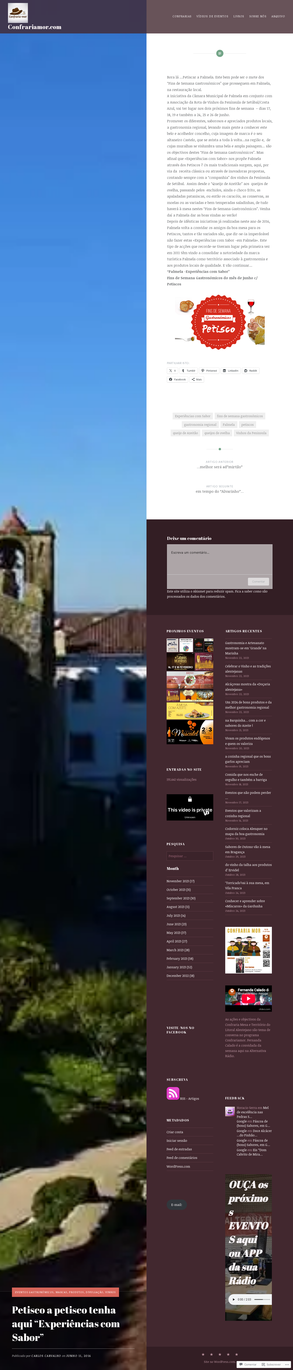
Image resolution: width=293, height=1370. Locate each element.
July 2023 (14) (176, 915)
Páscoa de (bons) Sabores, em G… (253, 1123)
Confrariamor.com (34, 27)
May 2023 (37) (176, 932)
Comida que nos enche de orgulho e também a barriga (246, 777)
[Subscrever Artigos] (173, 1098)
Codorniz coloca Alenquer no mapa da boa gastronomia (246, 831)
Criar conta (175, 1132)
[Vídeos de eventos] (211, 1355)
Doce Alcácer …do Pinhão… (254, 1133)
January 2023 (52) (179, 967)
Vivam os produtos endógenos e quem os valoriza (247, 741)
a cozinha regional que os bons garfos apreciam (248, 759)
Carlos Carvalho (46, 1356)
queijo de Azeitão (185, 433)
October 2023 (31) (179, 889)
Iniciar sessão (177, 1140)
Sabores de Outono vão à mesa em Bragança (247, 849)
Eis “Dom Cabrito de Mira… (251, 1152)
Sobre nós (258, 16)
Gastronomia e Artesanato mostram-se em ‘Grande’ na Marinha (245, 648)
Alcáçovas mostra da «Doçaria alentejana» (247, 686)
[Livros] (220, 1355)
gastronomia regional (200, 424)
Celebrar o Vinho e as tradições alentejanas (248, 669)
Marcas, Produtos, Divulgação (79, 1292)
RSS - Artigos (189, 1098)
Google (242, 1121)
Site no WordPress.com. (220, 1362)
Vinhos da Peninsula (251, 433)
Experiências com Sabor (192, 416)
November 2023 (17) (181, 881)
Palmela (229, 424)
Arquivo (278, 16)
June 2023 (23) (177, 924)
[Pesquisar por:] (190, 856)
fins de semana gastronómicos (240, 416)
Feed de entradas (179, 1149)
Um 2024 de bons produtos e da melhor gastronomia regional (248, 705)
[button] (173, 645)
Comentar (258, 581)
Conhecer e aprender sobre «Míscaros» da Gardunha (245, 903)
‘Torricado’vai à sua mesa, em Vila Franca (247, 885)
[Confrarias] (203, 1355)
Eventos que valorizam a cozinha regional (243, 813)
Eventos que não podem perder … (248, 795)
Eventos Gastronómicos (34, 1292)
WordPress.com (178, 1166)
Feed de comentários (182, 1158)
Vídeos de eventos (212, 16)
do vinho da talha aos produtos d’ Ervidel (248, 867)
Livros (238, 16)
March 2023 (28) (178, 950)
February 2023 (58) (180, 958)
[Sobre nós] (237, 1355)
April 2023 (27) (177, 941)
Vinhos (110, 1292)
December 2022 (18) (180, 975)
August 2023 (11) (178, 907)
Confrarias (182, 16)
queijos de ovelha (217, 433)
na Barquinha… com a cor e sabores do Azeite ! (245, 723)
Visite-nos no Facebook (181, 1030)
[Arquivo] (228, 1355)
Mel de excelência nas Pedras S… (253, 1112)
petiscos (247, 424)
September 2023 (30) (181, 898)
